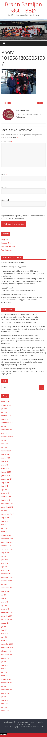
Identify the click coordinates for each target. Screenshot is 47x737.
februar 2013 (6, 679)
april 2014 (5, 637)
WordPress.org (6, 250)
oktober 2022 (6, 426)
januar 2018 (5, 500)
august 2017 (5, 517)
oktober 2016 (6, 546)
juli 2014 (4, 626)
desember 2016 (7, 539)
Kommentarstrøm (8, 246)
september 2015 (7, 588)
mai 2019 (4, 465)
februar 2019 (6, 472)
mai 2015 (4, 602)
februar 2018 (6, 496)
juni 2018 (4, 486)
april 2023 (5, 412)
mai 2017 (4, 525)
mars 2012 (5, 711)
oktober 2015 (6, 584)
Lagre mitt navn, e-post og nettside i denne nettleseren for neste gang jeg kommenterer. (23, 217)
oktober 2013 (6, 651)
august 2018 (5, 482)
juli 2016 (4, 556)
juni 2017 (4, 521)
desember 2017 (7, 503)
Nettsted (5, 200)
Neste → (41, 102)
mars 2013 (5, 676)
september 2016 (7, 549)
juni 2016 (4, 560)
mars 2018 (5, 493)
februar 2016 (6, 574)
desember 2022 (7, 423)
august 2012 (5, 693)
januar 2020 (5, 458)
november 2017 (7, 507)
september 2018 (7, 479)
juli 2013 (4, 662)
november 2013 (7, 647)
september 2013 (7, 654)
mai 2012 (4, 704)
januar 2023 (5, 419)
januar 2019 (5, 475)
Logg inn (4, 239)
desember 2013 (7, 644)
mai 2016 (4, 563)
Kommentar (6, 142)
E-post (4, 187)
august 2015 (5, 591)
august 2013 (5, 658)
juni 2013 (4, 665)
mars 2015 (5, 609)
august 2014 (5, 623)
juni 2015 (4, 598)
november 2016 (7, 542)
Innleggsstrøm (6, 243)
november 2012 (7, 683)
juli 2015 (4, 595)
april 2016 (5, 567)
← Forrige (6, 102)
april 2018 (5, 489)
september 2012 (7, 690)
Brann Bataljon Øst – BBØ (23, 7)
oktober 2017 (6, 510)
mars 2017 (5, 532)
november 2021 (7, 437)
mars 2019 (5, 468)
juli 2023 (4, 409)
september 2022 (7, 430)
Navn (4, 174)
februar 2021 (6, 451)
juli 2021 (4, 440)
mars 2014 (5, 640)
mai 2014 (4, 633)
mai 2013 (4, 669)
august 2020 (5, 454)
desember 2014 (7, 612)
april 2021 (5, 447)
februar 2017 (6, 535)
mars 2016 (5, 570)
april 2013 (5, 672)
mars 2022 (5, 433)
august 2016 (5, 553)
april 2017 (5, 528)
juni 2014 (4, 630)
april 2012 (5, 707)
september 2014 (7, 619)
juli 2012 (4, 697)
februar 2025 (6, 405)
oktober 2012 (6, 686)
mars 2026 (5, 402)
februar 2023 (6, 416)
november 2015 (7, 581)
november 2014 (7, 616)
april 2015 (5, 605)
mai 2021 (4, 444)
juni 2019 (4, 461)
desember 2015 (7, 577)
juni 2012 (4, 700)
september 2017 (7, 514)
